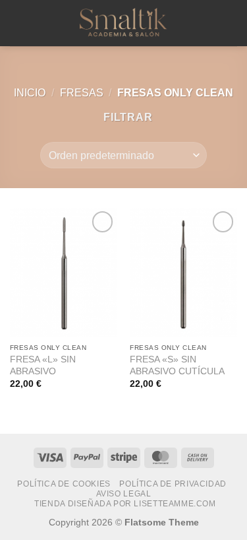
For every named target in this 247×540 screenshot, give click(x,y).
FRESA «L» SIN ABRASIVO (43, 365)
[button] (18, 23)
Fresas (81, 92)
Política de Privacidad (172, 484)
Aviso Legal (123, 493)
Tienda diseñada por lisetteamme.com (124, 503)
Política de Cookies (64, 484)
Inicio (29, 92)
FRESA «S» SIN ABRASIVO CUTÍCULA (177, 365)
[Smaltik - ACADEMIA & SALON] (124, 23)
